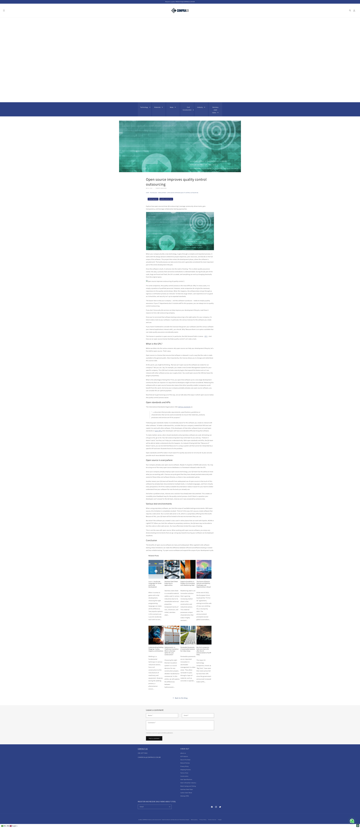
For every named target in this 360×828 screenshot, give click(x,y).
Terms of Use (184, 773)
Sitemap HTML (184, 796)
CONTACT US (143, 749)
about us (183, 753)
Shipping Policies (185, 769)
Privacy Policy (184, 766)
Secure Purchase (185, 760)
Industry (200, 107)
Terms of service (212, 819)
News (171, 107)
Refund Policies (185, 763)
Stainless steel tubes (215, 110)
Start (147, 192)
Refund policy (194, 819)
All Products (184, 756)
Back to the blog (181, 698)
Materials (157, 107)
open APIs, (158, 431)
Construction (184, 776)
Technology (144, 107)
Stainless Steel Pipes (186, 789)
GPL (206, 336)
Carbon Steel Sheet (186, 793)
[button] (4, 10)
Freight (220, 819)
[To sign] (169, 807)
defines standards (184, 407)
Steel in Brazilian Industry (188, 783)
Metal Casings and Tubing (188, 786)
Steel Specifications (186, 779)
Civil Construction (187, 108)
